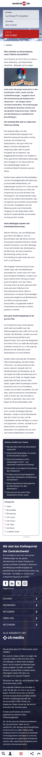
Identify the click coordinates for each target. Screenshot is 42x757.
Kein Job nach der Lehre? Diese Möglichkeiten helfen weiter (18, 493)
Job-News (10, 528)
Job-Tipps (10, 524)
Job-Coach (11, 517)
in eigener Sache (13, 531)
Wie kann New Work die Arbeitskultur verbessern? (21, 448)
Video (9, 506)
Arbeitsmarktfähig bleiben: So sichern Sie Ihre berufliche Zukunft (21, 454)
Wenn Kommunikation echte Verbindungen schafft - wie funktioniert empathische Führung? (20, 462)
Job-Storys (11, 520)
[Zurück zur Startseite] (13, 639)
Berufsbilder (11, 510)
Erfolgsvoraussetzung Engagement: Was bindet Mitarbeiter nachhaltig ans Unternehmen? (22, 477)
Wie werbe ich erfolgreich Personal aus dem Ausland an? (22, 469)
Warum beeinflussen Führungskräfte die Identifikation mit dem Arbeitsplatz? (21, 486)
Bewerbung (11, 513)
